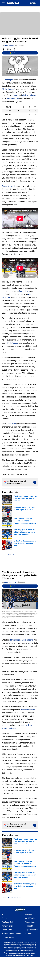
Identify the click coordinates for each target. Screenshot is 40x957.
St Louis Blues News (14, 898)
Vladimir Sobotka (29, 95)
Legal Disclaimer (31, 930)
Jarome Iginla (8, 80)
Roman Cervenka (9, 186)
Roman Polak (24, 291)
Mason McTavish (28, 710)
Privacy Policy (7, 926)
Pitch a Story (30, 922)
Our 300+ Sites (30, 918)
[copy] (14, 49)
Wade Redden (12, 343)
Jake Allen (11, 424)
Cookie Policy (7, 930)
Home (4, 555)
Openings (28, 914)
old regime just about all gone (21, 640)
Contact (5, 918)
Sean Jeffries (9, 45)
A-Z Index (28, 933)
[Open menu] (3, 3)
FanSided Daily (8, 922)
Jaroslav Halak (13, 98)
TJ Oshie (14, 95)
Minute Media (12, 942)
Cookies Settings (8, 937)
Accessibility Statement (11, 933)
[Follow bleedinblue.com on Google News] (34, 482)
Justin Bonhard (10, 582)
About (4, 914)
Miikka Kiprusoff (8, 89)
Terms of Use (30, 926)
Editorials (11, 555)
